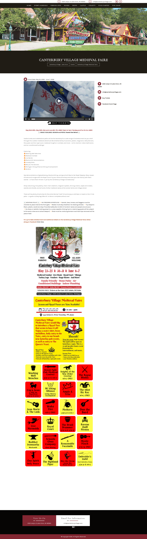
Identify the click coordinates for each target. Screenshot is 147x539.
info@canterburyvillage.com (102, 1)
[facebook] (117, 1)
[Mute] (89, 119)
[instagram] (121, 1)
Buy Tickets (106, 98)
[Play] (26, 119)
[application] (59, 101)
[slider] (57, 119)
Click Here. (40, 222)
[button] (59, 101)
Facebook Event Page (109, 104)
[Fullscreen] (92, 119)
